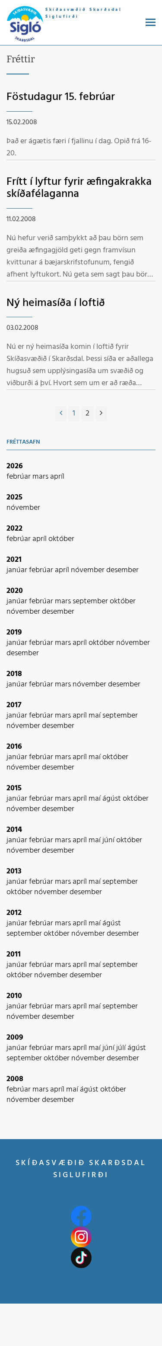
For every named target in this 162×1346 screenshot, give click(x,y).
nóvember (23, 508)
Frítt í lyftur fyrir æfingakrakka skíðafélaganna (79, 188)
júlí (121, 1048)
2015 (14, 788)
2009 (14, 1037)
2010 (14, 996)
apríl (57, 476)
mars (41, 476)
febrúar (19, 476)
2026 (14, 466)
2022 (14, 528)
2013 (14, 871)
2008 (14, 1079)
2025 (14, 497)
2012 (14, 913)
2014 (14, 830)
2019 (14, 632)
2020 (14, 591)
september (91, 601)
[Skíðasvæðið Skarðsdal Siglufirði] (24, 24)
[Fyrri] (61, 414)
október (61, 539)
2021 (14, 560)
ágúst (112, 798)
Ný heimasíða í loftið (55, 303)
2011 (13, 954)
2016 (14, 747)
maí (95, 715)
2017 (14, 705)
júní (109, 840)
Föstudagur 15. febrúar (60, 97)
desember (122, 570)
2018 (14, 674)
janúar (17, 570)
